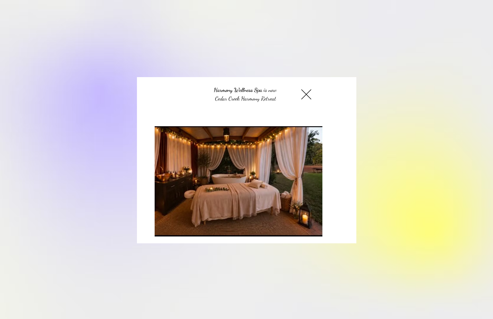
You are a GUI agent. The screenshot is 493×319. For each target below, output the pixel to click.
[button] (306, 94)
